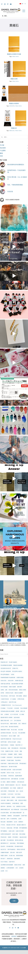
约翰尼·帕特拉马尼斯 (13, 763)
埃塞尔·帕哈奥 (13, 723)
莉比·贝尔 (18, 785)
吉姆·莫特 (3, 760)
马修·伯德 (3, 800)
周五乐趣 (20, 729)
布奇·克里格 (19, 696)
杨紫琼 (20, 754)
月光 (14, 806)
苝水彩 (15, 821)
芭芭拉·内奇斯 (22, 689)
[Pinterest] (7, 4)
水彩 (16, 867)
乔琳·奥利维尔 (22, 763)
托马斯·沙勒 (12, 855)
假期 (9, 748)
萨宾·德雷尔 (15, 837)
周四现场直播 (19, 855)
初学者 (2, 692)
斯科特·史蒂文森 (19, 840)
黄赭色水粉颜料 (14, 103)
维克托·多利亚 (17, 864)
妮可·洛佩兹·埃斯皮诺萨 (16, 812)
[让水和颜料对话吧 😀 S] (14, 363)
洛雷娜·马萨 (20, 788)
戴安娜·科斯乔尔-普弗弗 (6, 717)
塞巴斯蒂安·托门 (5, 843)
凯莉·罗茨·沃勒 (12, 702)
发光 (17, 791)
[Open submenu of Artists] (27, 145)
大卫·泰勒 (21, 714)
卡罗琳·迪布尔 (4, 702)
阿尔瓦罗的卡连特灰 (17, 671)
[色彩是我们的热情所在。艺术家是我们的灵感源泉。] (14, 392)
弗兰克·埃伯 (14, 729)
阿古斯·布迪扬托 (13, 662)
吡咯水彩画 (9, 828)
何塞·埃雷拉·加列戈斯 (6, 769)
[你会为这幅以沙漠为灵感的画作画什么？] (14, 449)
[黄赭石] (14, 111)
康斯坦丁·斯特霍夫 (11, 782)
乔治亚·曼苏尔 (4, 735)
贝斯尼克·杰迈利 (9, 692)
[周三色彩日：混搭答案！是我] (14, 478)
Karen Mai (17, 772)
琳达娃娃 (24, 785)
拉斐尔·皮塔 (11, 831)
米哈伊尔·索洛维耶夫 (6, 803)
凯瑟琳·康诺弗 (18, 775)
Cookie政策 (23, 947)
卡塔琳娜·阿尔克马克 (6, 705)
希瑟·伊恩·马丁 (19, 745)
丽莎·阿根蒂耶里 (5, 788)
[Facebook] (2, 4)
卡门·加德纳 (13, 699)
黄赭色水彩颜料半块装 (14, 54)
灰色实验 (10, 191)
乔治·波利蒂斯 (21, 732)
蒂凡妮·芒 (3, 858)
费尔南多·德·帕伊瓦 (13, 726)
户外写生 (3, 824)
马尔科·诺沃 (10, 794)
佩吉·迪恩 (3, 821)
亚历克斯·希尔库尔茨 (6, 668)
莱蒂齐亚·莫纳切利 (9, 785)
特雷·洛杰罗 (19, 852)
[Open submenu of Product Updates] (27, 150)
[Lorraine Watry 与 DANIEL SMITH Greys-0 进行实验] (2, 189)
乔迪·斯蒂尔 (18, 760)
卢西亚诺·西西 (11, 791)
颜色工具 (22, 711)
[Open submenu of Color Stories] (27, 148)
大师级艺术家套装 (20, 797)
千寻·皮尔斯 (10, 708)
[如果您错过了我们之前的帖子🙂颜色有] (14, 247)
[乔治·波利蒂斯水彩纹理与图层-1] (2, 163)
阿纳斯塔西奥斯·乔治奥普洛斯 (8, 677)
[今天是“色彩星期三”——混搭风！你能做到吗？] (14, 565)
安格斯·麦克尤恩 (19, 680)
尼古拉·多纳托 (23, 809)
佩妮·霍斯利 (10, 821)
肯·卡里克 (3, 782)
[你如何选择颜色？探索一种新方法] (14, 507)
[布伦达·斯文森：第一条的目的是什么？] (2, 169)
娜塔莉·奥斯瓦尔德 (5, 809)
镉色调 (25, 696)
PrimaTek (3, 828)
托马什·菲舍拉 (4, 861)
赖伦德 (2, 785)
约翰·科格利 (3, 763)
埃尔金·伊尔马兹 (5, 723)
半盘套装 (12, 745)
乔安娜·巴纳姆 (10, 760)
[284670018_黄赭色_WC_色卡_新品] (14, 62)
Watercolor (11, 130)
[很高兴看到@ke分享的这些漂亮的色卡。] (14, 421)
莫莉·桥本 (3, 806)
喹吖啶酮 (16, 828)
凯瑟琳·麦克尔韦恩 (5, 778)
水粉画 (18, 742)
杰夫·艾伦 (14, 732)
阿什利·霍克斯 (4, 686)
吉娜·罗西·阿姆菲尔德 (6, 739)
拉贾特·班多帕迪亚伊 (6, 834)
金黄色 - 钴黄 (4, 689)
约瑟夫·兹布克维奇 (17, 769)
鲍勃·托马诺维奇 (19, 692)
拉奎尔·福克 (15, 834)
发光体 (21, 791)
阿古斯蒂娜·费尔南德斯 (6, 665)
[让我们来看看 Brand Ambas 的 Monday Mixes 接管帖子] (14, 218)
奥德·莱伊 (19, 686)
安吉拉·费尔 (11, 680)
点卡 (11, 720)
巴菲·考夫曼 (12, 696)
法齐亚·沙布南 (4, 726)
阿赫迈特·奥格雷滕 (17, 665)
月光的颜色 (3, 794)
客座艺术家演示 (4, 745)
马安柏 (12, 674)
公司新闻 (6, 714)
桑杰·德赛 (3, 840)
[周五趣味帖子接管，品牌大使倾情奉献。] (14, 334)
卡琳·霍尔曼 (11, 775)
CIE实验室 (16, 708)
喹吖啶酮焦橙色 (23, 828)
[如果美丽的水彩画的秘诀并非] (14, 536)
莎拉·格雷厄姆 (10, 840)
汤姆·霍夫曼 (10, 858)
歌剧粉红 (10, 815)
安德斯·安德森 (20, 677)
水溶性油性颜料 (10, 867)
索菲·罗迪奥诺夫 (11, 849)
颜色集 (17, 711)
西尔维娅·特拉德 (19, 846)
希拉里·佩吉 (3, 748)
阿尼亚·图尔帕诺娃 (13, 689)
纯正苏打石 (3, 849)
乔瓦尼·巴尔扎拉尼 (17, 739)
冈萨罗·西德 (3, 742)
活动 (19, 723)
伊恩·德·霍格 (23, 748)
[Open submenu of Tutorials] (27, 153)
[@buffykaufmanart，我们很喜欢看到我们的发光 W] (14, 623)
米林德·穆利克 (15, 803)
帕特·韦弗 (3, 818)
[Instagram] (5, 4)
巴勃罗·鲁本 (24, 815)
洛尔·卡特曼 (13, 788)
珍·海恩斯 (3, 757)
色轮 (2, 714)
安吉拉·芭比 (3, 680)
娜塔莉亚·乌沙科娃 (20, 806)
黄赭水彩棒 (14, 79)
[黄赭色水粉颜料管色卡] (14, 86)
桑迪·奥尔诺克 (23, 837)
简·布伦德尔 (3, 754)
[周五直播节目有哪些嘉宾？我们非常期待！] (14, 594)
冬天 (6, 871)
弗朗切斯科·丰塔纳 (5, 729)
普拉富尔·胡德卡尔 (21, 824)
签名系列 (3, 846)
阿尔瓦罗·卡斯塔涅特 (6, 671)
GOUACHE (12, 106)
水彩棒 (2, 871)
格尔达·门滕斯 (12, 735)
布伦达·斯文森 (4, 696)
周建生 (15, 754)
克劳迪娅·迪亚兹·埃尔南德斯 (7, 711)
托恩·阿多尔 (12, 861)
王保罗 (19, 818)
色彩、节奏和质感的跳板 (15, 185)
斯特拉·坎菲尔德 (21, 849)
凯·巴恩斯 (21, 778)
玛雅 (16, 800)
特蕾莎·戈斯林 (4, 855)
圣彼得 (9, 837)
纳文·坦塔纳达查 (15, 809)
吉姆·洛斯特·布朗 (18, 757)
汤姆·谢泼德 (17, 858)
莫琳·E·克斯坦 (10, 800)
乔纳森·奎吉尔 (4, 766)
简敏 (21, 751)
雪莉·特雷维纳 (20, 843)
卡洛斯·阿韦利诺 (5, 699)
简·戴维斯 (10, 754)
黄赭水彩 (14, 128)
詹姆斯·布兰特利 (9, 751)
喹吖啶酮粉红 (4, 831)
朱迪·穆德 (3, 772)
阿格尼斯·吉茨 (4, 662)
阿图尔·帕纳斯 (12, 686)
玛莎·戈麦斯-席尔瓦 (5, 797)
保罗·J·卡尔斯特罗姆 (12, 818)
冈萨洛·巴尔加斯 (12, 742)
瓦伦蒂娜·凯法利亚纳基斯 (7, 864)
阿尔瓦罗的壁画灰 (5, 674)
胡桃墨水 (3, 867)
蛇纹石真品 (12, 843)
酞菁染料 (21, 821)
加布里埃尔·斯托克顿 (6, 732)
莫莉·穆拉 (9, 806)
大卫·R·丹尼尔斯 (14, 714)
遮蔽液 (13, 797)
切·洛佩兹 (3, 708)
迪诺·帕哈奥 (17, 717)
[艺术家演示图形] (2, 183)
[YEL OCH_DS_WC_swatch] (14, 37)
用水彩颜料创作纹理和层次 (15, 164)
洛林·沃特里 (3, 791)
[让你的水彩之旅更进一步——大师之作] (14, 276)
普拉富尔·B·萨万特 (10, 824)
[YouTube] (10, 4)
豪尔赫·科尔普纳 (13, 766)
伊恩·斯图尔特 (14, 748)
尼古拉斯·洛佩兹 (5, 812)
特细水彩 (24, 723)
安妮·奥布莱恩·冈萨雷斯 (17, 683)
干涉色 (2, 751)
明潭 (21, 803)
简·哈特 (16, 751)
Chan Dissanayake (17, 705)
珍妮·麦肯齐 (10, 757)
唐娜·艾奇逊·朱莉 (5, 720)
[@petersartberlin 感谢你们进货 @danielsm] (14, 305)
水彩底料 (21, 867)
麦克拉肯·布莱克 (22, 800)
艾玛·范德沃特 (17, 720)
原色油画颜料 (16, 815)
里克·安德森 (22, 834)
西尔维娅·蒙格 (9, 846)
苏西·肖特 (12, 852)
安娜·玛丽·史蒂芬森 (5, 683)
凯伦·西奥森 (3, 775)
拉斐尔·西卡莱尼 (20, 831)
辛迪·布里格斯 (23, 708)
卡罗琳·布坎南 (20, 699)
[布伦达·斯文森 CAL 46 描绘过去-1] (2, 176)
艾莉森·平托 (15, 668)
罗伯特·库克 (3, 837)
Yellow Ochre (15, 56)
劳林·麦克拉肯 (20, 782)
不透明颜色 (3, 815)
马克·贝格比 (17, 794)
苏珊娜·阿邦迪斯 (5, 852)
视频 (24, 864)
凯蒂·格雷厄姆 (14, 778)
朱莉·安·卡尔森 (10, 772)
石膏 (18, 735)
